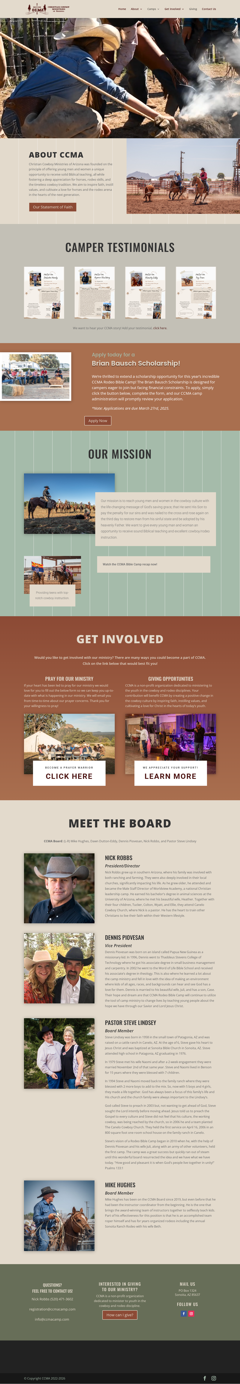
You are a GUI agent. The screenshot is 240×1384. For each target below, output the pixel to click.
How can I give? (119, 1314)
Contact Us (209, 9)
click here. (159, 328)
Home (122, 9)
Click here (69, 776)
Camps (151, 9)
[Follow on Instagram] (191, 1314)
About (135, 9)
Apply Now (97, 420)
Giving (193, 9)
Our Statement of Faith (53, 207)
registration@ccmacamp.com (52, 1309)
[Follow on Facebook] (184, 1314)
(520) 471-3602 (61, 1299)
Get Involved (173, 9)
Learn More (171, 776)
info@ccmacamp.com (52, 1319)
